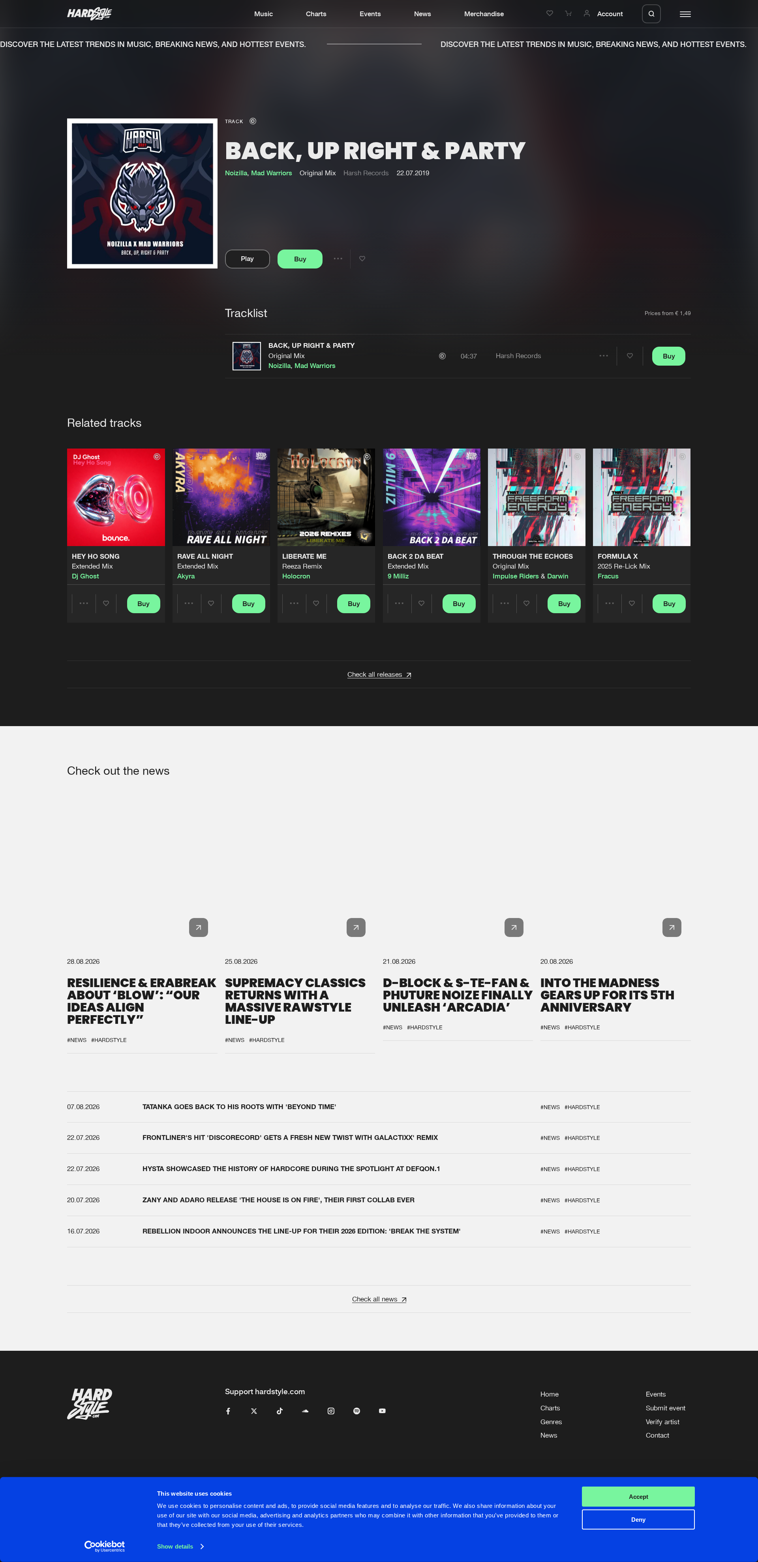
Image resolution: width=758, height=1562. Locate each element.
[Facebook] (228, 1412)
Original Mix (286, 356)
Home (549, 1394)
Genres (551, 1422)
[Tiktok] (279, 1412)
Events (370, 14)
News (422, 14)
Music (263, 14)
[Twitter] (254, 1412)
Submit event (665, 1408)
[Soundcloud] (305, 1412)
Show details (175, 1546)
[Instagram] (331, 1412)
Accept (638, 1496)
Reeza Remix (302, 566)
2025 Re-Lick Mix (624, 566)
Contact (657, 1435)
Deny (638, 1519)
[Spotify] (356, 1412)
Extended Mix (92, 566)
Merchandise (484, 14)
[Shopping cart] (569, 14)
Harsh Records (366, 173)
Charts (316, 14)
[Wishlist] (550, 14)
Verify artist (662, 1422)
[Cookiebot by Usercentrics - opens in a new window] (104, 1547)
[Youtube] (382, 1412)
